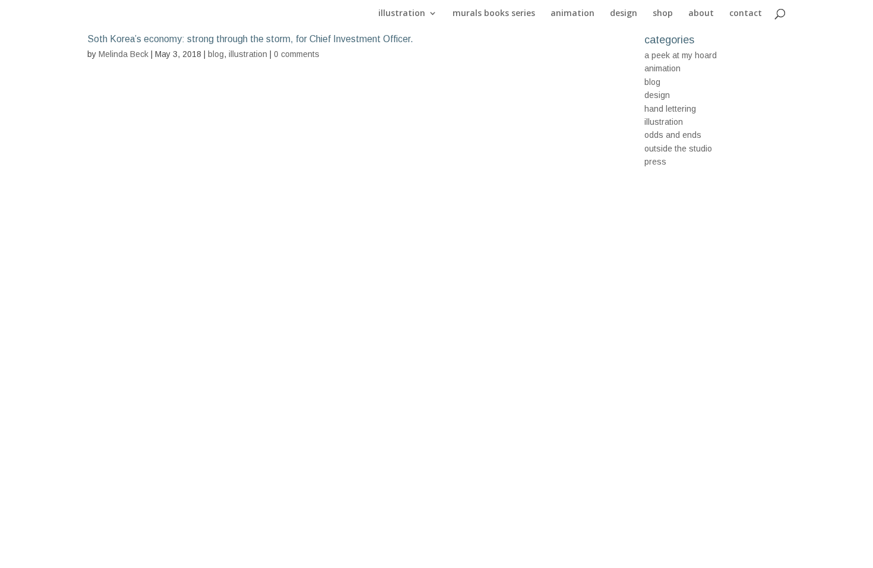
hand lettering (670, 108)
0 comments (297, 54)
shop (663, 13)
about (701, 13)
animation (572, 13)
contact (745, 13)
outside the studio (678, 148)
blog (216, 54)
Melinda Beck (123, 54)
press (655, 161)
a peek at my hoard (680, 55)
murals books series (494, 13)
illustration (401, 13)
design (623, 13)
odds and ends (672, 135)
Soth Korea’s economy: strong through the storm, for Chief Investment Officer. (250, 39)
